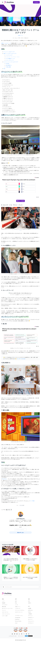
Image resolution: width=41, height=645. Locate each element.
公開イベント (20, 35)
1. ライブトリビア (9, 55)
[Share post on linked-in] (7, 510)
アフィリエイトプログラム (19, 610)
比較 (16, 601)
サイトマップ (20, 636)
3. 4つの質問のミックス (10, 58)
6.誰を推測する (9, 65)
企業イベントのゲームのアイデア (9, 53)
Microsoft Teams (18, 621)
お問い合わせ (30, 610)
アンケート (4, 610)
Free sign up (36, 2)
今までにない (4, 478)
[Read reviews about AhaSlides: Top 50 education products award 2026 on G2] (20, 630)
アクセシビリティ (31, 621)
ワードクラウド (4, 604)
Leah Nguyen (20, 518)
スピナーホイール (5, 612)
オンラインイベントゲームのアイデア (10, 61)
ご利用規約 (30, 613)
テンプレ (16, 604)
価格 (29, 599)
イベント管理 (22, 505)
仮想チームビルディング (6, 43)
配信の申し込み (20, 532)
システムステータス (12, 636)
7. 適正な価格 (8, 66)
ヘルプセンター (17, 608)
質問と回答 (4, 606)
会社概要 (29, 608)
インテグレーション (19, 615)
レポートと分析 (4, 615)
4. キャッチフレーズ (10, 60)
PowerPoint (17, 619)
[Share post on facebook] (11, 510)
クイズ (3, 601)
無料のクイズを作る (20, 200)
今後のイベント (17, 606)
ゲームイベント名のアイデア (9, 51)
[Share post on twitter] (9, 510)
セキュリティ (30, 619)
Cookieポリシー (31, 617)
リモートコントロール (6, 613)
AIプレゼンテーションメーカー (7, 608)
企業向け (29, 602)
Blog (16, 602)
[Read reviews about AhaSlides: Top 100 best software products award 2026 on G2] (15, 630)
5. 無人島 (7, 63)
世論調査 (3, 602)
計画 (29, 601)
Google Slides (17, 617)
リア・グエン (15, 37)
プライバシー (30, 615)
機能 (3, 599)
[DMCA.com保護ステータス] (28, 636)
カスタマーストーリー (19, 612)
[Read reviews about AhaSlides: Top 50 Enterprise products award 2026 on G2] (25, 630)
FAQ (4, 68)
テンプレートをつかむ (21, 358)
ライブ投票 (32, 500)
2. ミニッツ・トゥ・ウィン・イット (13, 56)
